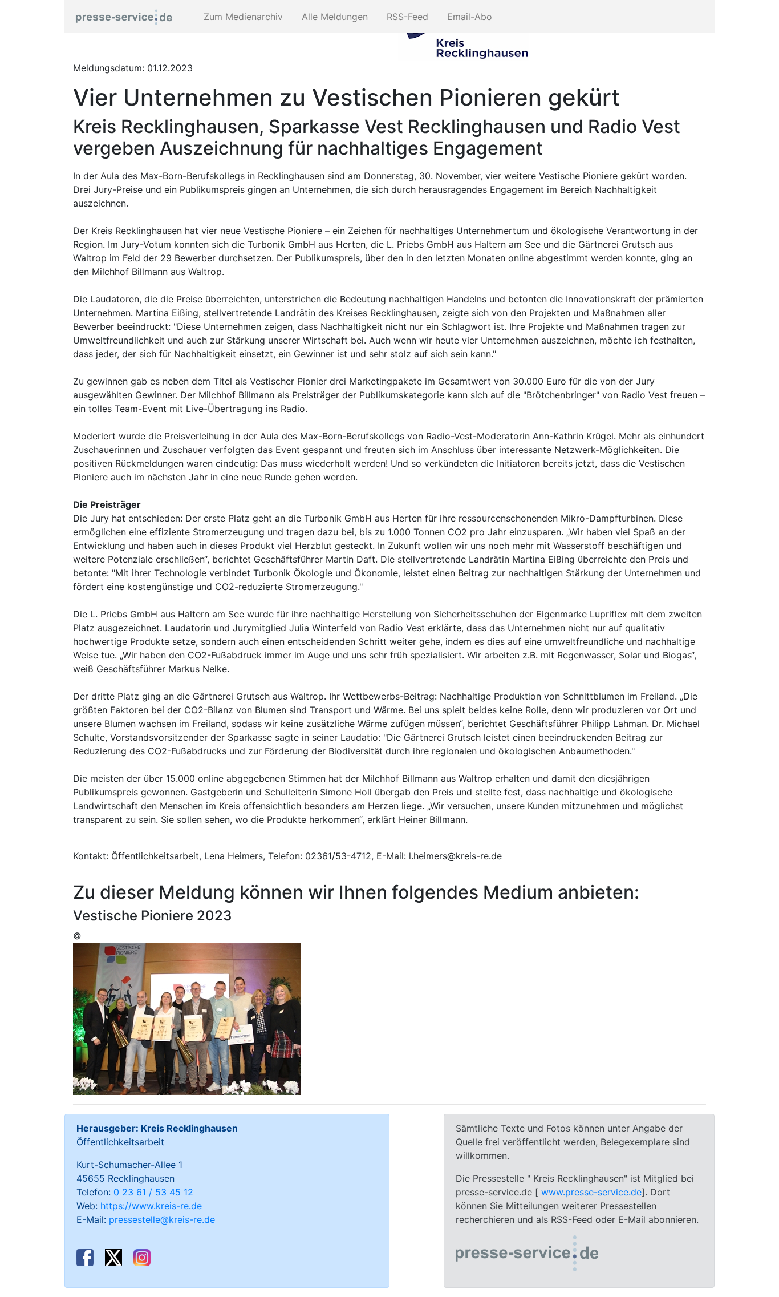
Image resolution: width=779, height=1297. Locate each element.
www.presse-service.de (591, 1192)
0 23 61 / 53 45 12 (153, 1192)
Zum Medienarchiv (242, 16)
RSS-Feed (406, 16)
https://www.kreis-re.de (151, 1205)
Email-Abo (468, 16)
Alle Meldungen (333, 16)
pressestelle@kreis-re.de (162, 1219)
